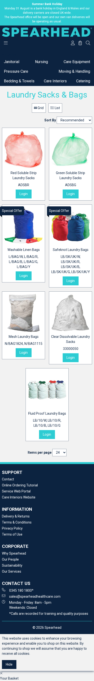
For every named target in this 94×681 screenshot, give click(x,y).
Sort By (50, 120)
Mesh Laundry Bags (23, 340)
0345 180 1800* (21, 590)
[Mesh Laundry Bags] (23, 313)
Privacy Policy (12, 528)
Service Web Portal (16, 491)
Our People (10, 559)
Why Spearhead (14, 553)
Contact (8, 479)
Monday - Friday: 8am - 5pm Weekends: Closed (30, 605)
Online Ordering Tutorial (20, 485)
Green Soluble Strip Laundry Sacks (70, 179)
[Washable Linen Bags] (23, 226)
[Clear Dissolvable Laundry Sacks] (70, 313)
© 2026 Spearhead (47, 627)
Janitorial (11, 61)
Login (24, 194)
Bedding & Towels (19, 81)
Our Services (11, 571)
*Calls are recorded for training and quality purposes (48, 614)
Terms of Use (12, 534)
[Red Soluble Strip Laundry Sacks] (23, 149)
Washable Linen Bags (23, 258)
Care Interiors (55, 81)
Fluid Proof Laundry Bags (47, 419)
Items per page (40, 452)
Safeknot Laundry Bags (70, 261)
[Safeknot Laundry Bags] (70, 226)
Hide (9, 664)
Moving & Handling (74, 71)
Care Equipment (77, 61)
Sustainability (12, 565)
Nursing (41, 61)
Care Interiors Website (18, 497)
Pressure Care (16, 71)
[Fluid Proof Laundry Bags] (47, 389)
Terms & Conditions (17, 522)
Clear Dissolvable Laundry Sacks (70, 343)
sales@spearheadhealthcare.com (34, 596)
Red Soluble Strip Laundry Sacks (24, 179)
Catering (83, 81)
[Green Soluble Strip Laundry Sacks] (70, 149)
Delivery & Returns (16, 516)
